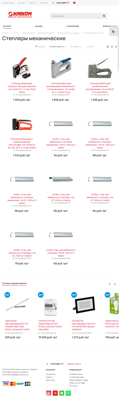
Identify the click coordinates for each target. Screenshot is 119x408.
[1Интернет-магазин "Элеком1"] (20, 17)
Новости (49, 377)
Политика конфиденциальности (15, 374)
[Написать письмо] (74, 3)
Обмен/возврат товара (78, 380)
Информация (75, 369)
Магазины (50, 380)
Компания (50, 369)
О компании (51, 374)
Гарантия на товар (77, 383)
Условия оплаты (76, 374)
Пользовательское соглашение (15, 372)
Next (115, 284)
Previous (110, 284)
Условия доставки (76, 377)
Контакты (73, 386)
